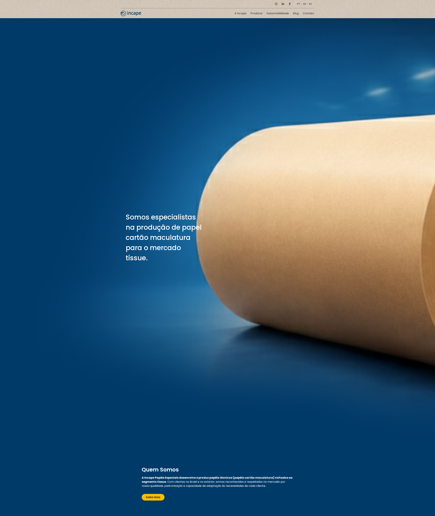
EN (304, 4)
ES (310, 4)
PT (298, 4)
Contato (308, 13)
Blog (296, 13)
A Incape (240, 13)
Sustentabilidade (278, 13)
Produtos (256, 13)
